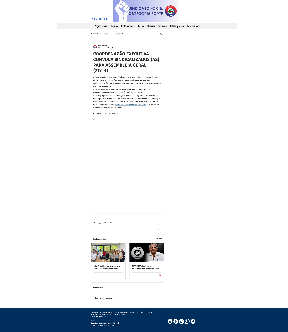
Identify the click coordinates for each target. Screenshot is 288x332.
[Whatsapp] (187, 321)
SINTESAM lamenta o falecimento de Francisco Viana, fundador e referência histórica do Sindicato (146, 267)
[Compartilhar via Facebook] (94, 222)
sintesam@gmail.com (99, 316)
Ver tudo (159, 239)
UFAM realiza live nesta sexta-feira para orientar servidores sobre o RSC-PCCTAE (107, 267)
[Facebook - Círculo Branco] (175, 321)
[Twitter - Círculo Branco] (193, 321)
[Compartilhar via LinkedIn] (105, 222)
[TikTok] (181, 321)
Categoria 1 (107, 34)
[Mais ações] (160, 46)
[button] (161, 34)
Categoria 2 (119, 34)
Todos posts (95, 34)
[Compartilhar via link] (111, 222)
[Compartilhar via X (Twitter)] (100, 222)
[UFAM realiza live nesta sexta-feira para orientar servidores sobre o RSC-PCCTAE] (108, 252)
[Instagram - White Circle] (170, 321)
